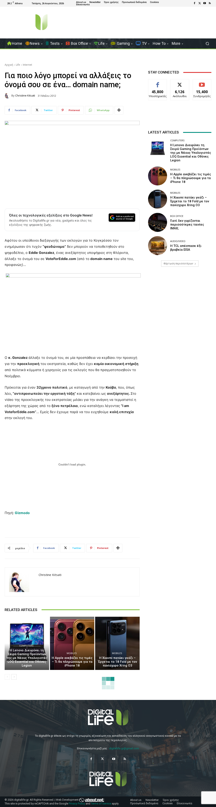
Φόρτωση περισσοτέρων (178, 263)
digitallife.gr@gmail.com (124, 748)
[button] (207, 44)
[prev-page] (7, 677)
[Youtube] (204, 3)
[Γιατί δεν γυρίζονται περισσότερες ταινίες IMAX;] (157, 222)
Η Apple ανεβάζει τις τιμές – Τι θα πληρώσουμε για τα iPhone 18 (72, 661)
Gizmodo (22, 513)
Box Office (176, 216)
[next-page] (14, 677)
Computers (26, 645)
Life (18, 65)
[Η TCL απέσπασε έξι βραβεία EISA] (157, 245)
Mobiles (72, 653)
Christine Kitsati (25, 95)
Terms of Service (101, 803)
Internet (27, 65)
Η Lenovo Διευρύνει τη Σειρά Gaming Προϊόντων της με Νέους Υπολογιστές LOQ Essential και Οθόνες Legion (27, 657)
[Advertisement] (179, 307)
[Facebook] (194, 3)
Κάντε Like (157, 82)
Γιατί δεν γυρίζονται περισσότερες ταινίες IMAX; (187, 224)
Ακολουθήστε (180, 82)
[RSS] (209, 3)
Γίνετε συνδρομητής (203, 84)
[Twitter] (199, 3)
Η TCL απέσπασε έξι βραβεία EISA (185, 248)
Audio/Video (177, 241)
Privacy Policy (77, 803)
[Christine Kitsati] (8, 95)
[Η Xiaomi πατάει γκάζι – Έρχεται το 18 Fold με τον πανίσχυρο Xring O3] (117, 643)
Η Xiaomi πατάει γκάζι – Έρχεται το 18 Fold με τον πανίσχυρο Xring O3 (117, 661)
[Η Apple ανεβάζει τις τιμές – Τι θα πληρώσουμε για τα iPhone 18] (72, 643)
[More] (119, 110)
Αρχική (9, 65)
